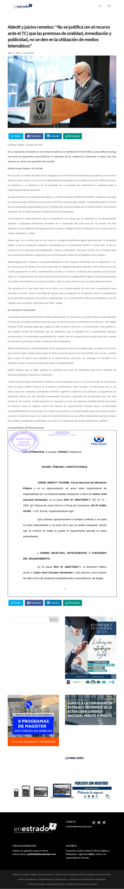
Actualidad (28, 52)
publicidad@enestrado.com (41, 854)
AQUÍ (90, 854)
